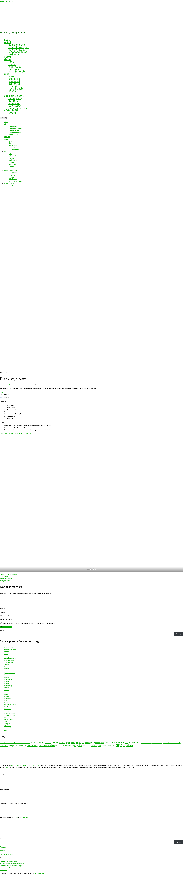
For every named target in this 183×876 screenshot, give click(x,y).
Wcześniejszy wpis (6, 578)
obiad (173, 743)
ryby (5, 700)
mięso (151, 743)
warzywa (7, 724)
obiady (6, 690)
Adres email (4, 616)
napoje (6, 688)
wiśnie (104, 745)
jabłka (87, 743)
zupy (5, 730)
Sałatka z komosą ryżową (8, 861)
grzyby (6, 668)
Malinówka (3, 870)
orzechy (178, 743)
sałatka (50, 745)
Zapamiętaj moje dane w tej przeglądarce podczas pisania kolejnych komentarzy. (30, 623)
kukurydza (99, 743)
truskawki (88, 745)
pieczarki (19, 746)
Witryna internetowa (6, 619)
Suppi (16, 817)
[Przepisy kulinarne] (13, 785)
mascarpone (145, 743)
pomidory (32, 745)
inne (5, 671)
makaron (120, 742)
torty (5, 717)
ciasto (33, 742)
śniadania (7, 709)
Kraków (6, 677)
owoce (6, 692)
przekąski (7, 698)
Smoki (6, 707)
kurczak (109, 742)
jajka (92, 742)
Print (1, 392)
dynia (2, 576)
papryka (12, 745)
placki (6, 576)
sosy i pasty (8, 711)
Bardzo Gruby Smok (11, 385)
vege (6, 721)
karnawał (7, 675)
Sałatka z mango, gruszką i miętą (11, 865)
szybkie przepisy (9, 715)
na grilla (7, 683)
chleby (6, 651)
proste (42, 745)
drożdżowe (62, 743)
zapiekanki (7, 728)
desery (6, 664)
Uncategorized (9, 719)
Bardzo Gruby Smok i (18, 765)
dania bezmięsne (10, 658)
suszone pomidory (67, 745)
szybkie (78, 745)
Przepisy (3, 847)
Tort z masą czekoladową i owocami (12, 863)
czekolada (48, 743)
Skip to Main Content (7, 1)
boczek (2, 743)
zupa (119, 745)
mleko (164, 743)
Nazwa (3, 612)
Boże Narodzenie (10, 649)
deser (55, 742)
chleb (28, 743)
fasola (73, 743)
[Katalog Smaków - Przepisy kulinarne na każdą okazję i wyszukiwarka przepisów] (4, 785)
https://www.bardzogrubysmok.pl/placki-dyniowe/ (16, 433)
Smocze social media (7, 868)
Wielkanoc (7, 726)
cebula (24, 743)
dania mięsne (8, 662)
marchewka (135, 742)
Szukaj (2, 630)
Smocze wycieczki (10, 704)
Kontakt (2, 850)
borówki (7, 743)
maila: (7, 767)
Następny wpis (5, 580)
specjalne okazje (9, 713)
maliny (127, 743)
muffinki (6, 681)
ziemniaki (110, 745)
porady (6, 696)
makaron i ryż (8, 679)
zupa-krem (128, 745)
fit (4, 666)
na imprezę (8, 685)
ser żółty (58, 745)
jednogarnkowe (9, 673)
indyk (83, 743)
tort (84, 745)
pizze (6, 694)
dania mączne (29, 385)
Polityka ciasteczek (6, 854)
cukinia (40, 742)
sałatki (6, 702)
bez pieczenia (8, 647)
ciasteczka (7, 656)
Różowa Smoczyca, (32, 765)
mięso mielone (158, 743)
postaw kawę (24, 817)
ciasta (6, 654)
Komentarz (4, 608)
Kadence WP (39, 873)
